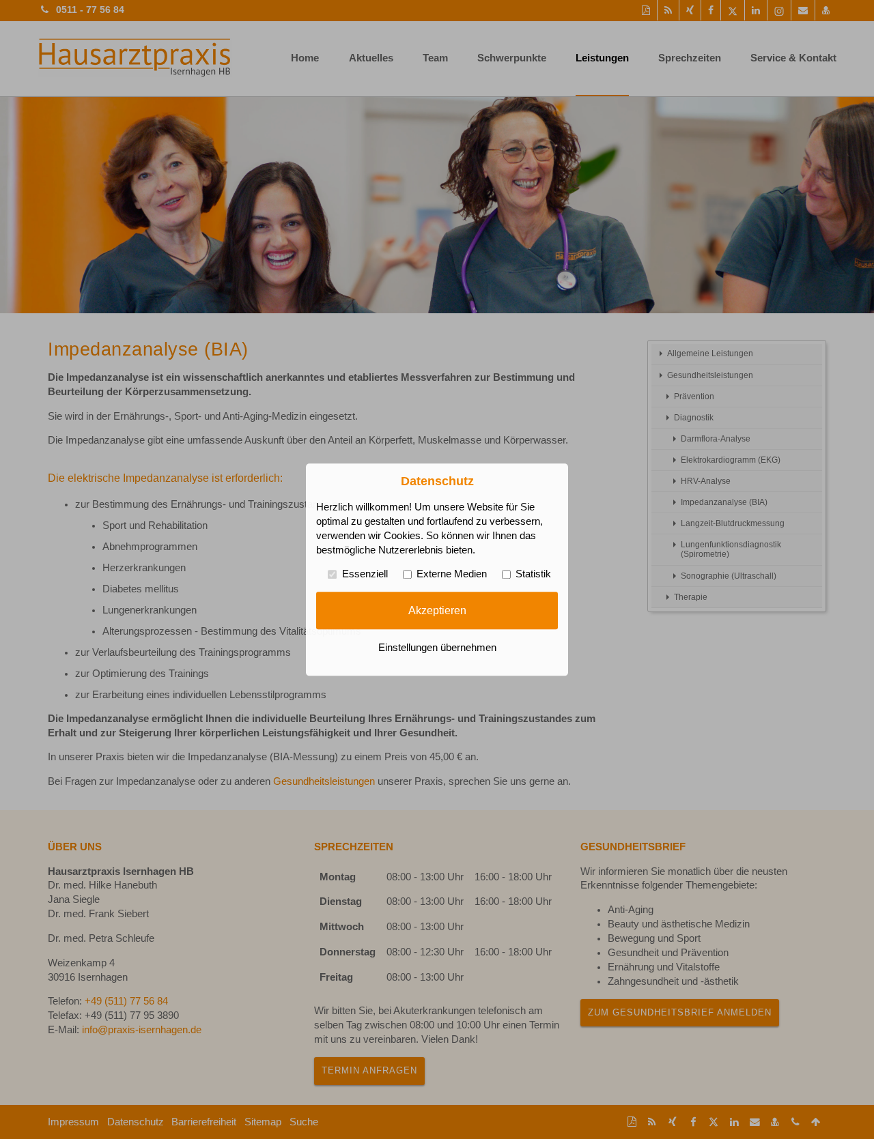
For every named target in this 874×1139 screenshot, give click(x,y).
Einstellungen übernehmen (437, 647)
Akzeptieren (437, 610)
